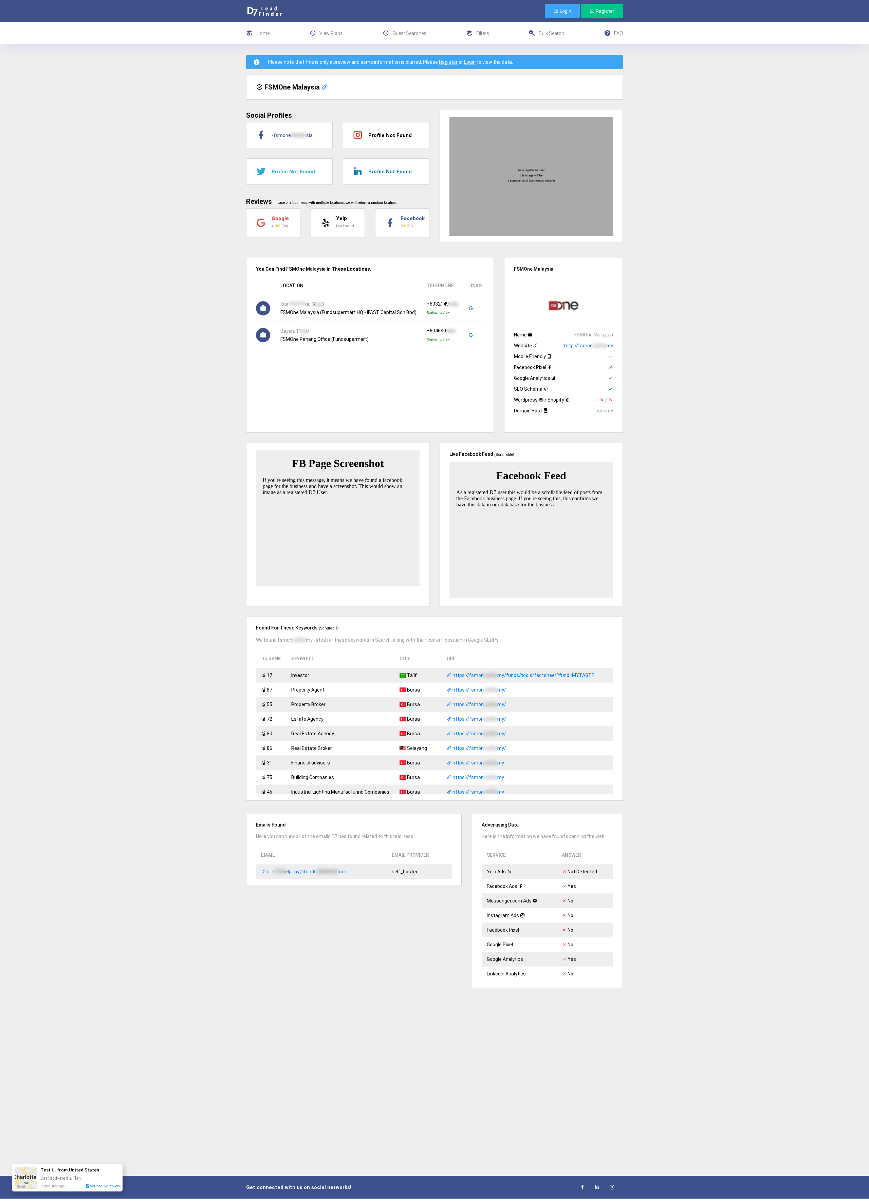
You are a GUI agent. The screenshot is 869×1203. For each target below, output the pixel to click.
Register (604, 11)
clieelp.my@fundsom (306, 871)
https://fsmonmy (477, 762)
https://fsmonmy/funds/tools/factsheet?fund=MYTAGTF (522, 675)
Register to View (438, 312)
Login (565, 11)
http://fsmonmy (588, 345)
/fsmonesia (292, 135)
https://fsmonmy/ (478, 690)
